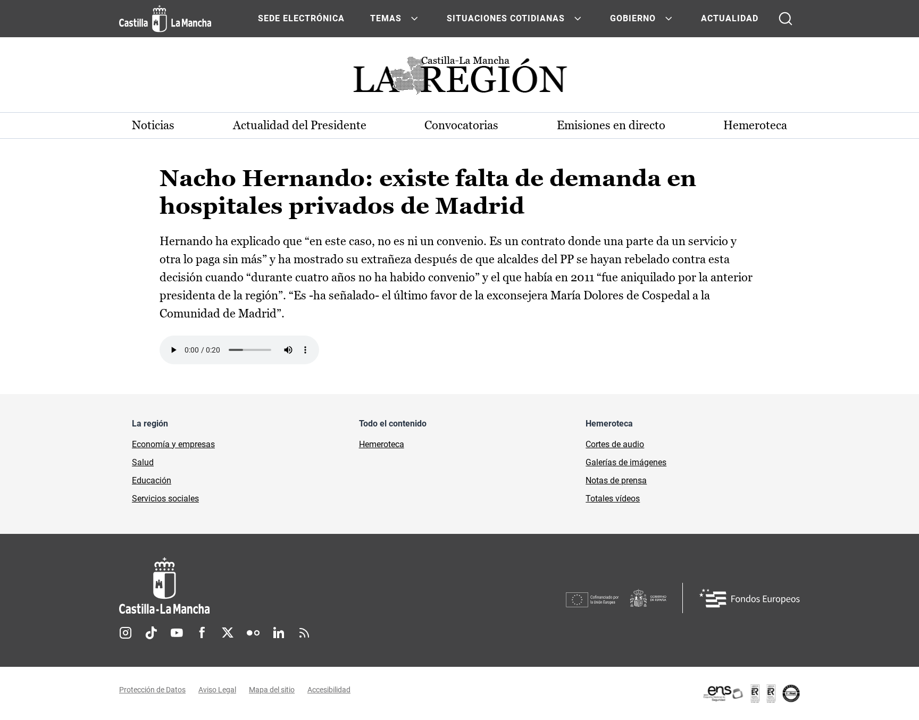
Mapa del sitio (272, 689)
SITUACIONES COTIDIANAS (506, 18)
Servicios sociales (165, 498)
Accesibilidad (328, 689)
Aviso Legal (217, 689)
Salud (143, 462)
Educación (151, 480)
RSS (304, 632)
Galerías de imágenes (626, 462)
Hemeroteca (755, 125)
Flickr (253, 632)
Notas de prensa (616, 480)
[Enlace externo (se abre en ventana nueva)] (751, 693)
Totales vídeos (613, 498)
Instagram (125, 632)
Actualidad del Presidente (299, 125)
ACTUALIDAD (729, 18)
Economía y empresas (173, 444)
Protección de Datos (152, 689)
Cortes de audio (615, 444)
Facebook (202, 632)
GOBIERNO (633, 18)
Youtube (176, 632)
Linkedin (278, 632)
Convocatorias (461, 125)
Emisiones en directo (611, 125)
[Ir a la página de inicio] (165, 18)
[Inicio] (263, 585)
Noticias (153, 125)
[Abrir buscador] (785, 18)
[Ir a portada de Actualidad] (459, 78)
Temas (386, 18)
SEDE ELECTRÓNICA (301, 18)
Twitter (227, 632)
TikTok (151, 632)
